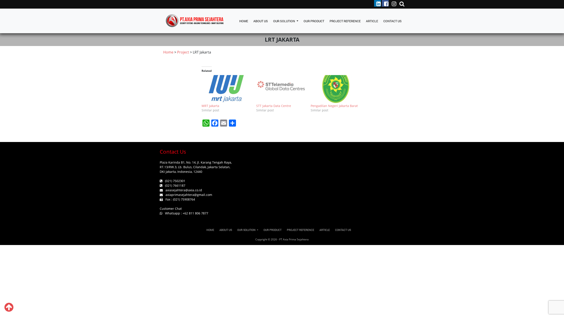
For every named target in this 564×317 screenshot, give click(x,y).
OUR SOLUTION (284, 21)
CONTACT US (392, 21)
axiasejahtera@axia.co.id (183, 190)
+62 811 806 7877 (195, 213)
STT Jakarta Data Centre (273, 106)
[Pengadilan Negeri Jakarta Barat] (336, 89)
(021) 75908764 (184, 199)
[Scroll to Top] (8, 309)
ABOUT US (260, 21)
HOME (243, 21)
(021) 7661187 (175, 185)
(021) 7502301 (175, 181)
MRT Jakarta (210, 106)
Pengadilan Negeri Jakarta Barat (334, 106)
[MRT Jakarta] (227, 89)
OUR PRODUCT (314, 21)
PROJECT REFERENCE (345, 21)
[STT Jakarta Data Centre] (281, 89)
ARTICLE (372, 21)
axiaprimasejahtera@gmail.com (188, 195)
